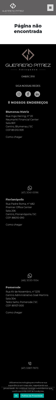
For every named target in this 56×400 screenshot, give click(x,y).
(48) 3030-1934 (29, 280)
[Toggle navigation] (50, 7)
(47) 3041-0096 (29, 192)
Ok (16, 396)
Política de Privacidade (32, 396)
